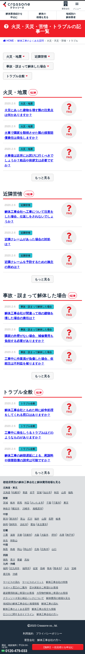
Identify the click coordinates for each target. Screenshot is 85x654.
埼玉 (26, 502)
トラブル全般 (15, 76)
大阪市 (44, 534)
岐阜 (58, 518)
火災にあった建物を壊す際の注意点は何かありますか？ (29, 112)
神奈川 (6, 508)
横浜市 (15, 508)
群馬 (19, 502)
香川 (12, 559)
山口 (54, 549)
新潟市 (13, 518)
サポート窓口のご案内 (15, 587)
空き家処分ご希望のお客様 (43, 587)
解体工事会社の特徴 (57, 582)
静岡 (5, 524)
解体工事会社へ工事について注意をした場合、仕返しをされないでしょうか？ (29, 216)
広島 (36, 549)
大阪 (36, 534)
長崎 (42, 568)
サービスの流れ (11, 582)
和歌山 (13, 540)
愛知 (33, 524)
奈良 (5, 540)
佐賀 (35, 568)
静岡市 (13, 524)
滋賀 (12, 534)
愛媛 (19, 559)
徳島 (5, 559)
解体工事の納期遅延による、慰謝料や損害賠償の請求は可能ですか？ (29, 457)
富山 (22, 518)
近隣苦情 (41, 56)
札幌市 (15, 492)
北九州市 (14, 568)
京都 (19, 534)
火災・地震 (14, 56)
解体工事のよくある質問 (16, 609)
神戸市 (69, 534)
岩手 (32, 492)
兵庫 (62, 534)
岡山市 (27, 549)
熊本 (49, 568)
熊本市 (57, 568)
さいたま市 (37, 502)
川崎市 (26, 508)
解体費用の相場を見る (58, 598)
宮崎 (73, 568)
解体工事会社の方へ (47, 614)
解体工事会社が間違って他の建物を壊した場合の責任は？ (29, 315)
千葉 (48, 502)
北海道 (6, 492)
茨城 (5, 502)
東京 (66, 502)
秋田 (56, 492)
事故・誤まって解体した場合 (26, 66)
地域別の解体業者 (71, 15)
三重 (5, 534)
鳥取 (5, 549)
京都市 (27, 534)
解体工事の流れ (49, 603)
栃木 (12, 502)
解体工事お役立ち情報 (44, 609)
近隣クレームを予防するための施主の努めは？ (29, 264)
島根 (12, 549)
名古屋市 (42, 524)
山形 (63, 492)
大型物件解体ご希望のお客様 (52, 592)
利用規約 (28, 633)
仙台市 (47, 492)
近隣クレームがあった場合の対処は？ (27, 241)
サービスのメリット (33, 582)
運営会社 (29, 640)
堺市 (53, 534)
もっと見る (42, 177)
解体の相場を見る (42, 15)
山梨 (44, 518)
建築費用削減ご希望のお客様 (18, 592)
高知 (26, 559)
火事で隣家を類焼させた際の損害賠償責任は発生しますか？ (29, 134)
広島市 (44, 549)
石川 (29, 518)
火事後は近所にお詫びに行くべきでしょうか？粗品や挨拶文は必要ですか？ (29, 160)
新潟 (5, 518)
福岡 (5, 568)
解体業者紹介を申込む (14, 15)
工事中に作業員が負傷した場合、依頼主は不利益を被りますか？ (29, 360)
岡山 (19, 549)
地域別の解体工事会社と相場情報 (21, 603)
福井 (36, 518)
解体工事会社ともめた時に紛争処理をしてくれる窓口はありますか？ (29, 412)
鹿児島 (6, 573)
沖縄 (15, 573)
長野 (51, 518)
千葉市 (56, 502)
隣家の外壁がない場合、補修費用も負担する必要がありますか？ (29, 338)
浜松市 (23, 524)
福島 (70, 492)
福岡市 (26, 568)
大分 (66, 568)
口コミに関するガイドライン (18, 614)
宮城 (39, 492)
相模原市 (37, 508)
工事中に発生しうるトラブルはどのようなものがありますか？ (29, 434)
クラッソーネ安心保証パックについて (23, 598)
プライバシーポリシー (49, 633)
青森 (25, 492)
